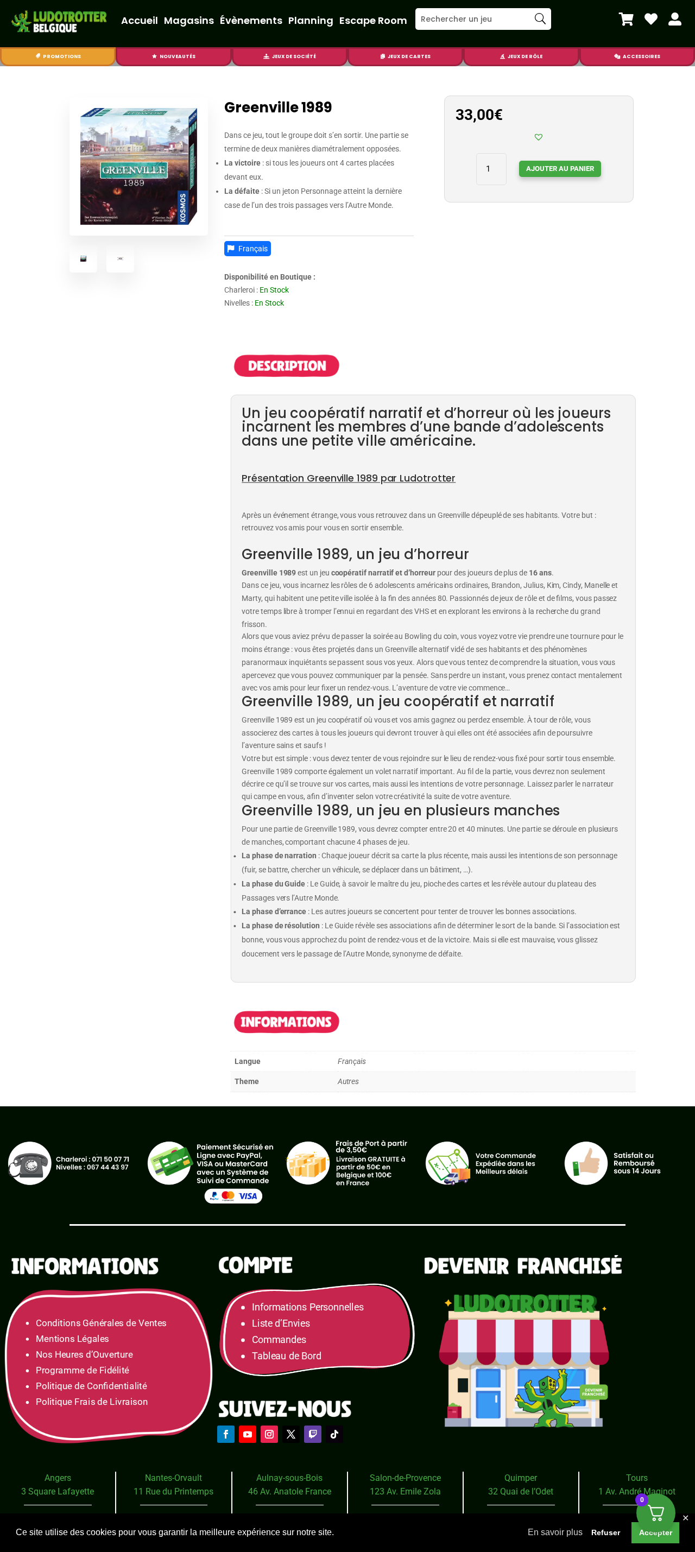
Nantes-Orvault (173, 1478)
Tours (637, 1478)
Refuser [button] (605, 1532)
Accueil (139, 20)
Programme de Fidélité (82, 1370)
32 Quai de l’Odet (520, 1491)
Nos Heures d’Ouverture (84, 1354)
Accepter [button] (655, 1532)
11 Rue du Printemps (173, 1491)
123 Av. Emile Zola (405, 1491)
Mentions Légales (72, 1338)
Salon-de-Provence (405, 1478)
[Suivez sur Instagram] (269, 1434)
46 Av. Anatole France (289, 1491)
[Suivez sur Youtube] (247, 1434)
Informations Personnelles (307, 1307)
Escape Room (373, 20)
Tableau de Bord (286, 1355)
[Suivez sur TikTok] (334, 1434)
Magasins (189, 20)
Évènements (251, 20)
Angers (58, 1478)
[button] (539, 137)
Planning (310, 20)
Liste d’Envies (284, 1323)
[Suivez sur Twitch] (312, 1434)
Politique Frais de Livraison (92, 1402)
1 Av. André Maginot (636, 1491)
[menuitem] (626, 19)
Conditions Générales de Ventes (101, 1322)
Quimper (520, 1478)
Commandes (279, 1339)
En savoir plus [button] (555, 1532)
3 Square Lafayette (57, 1491)
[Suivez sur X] (291, 1434)
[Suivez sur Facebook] (226, 1434)
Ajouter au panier (560, 168)
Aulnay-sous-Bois (289, 1478)
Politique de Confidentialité (91, 1386)
